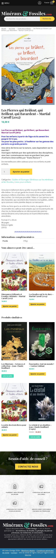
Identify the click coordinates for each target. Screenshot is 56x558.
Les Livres (12, 28)
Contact (14, 553)
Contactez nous (28, 466)
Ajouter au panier (21, 171)
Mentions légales (28, 550)
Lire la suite (7, 376)
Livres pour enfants (24, 28)
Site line (28, 555)
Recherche (47, 19)
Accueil (3, 28)
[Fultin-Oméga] (26, 13)
